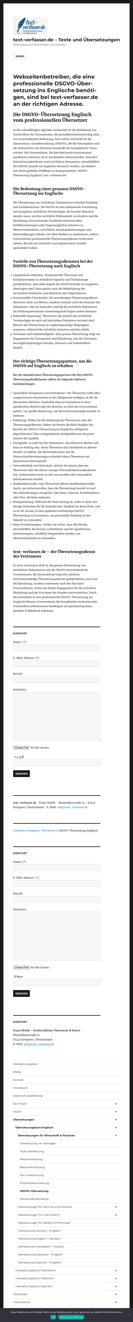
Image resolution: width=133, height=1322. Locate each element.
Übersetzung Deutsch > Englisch (39, 1230)
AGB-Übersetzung (32, 1151)
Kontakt (18, 1079)
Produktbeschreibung (34, 1183)
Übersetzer (20, 1294)
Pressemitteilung (31, 1159)
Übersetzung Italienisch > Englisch (40, 1254)
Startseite (19, 830)
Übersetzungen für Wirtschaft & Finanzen (46, 1135)
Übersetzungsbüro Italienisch (34, 1278)
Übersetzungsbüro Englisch (34, 1127)
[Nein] (129, 1315)
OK (53, 1317)
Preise (17, 1072)
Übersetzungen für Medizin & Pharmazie (44, 1222)
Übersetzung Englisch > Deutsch (39, 1238)
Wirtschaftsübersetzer (34, 1199)
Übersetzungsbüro (25, 1064)
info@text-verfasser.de (72, 807)
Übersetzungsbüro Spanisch (34, 1286)
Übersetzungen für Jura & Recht (39, 1214)
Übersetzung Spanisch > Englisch (39, 1262)
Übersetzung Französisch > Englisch (41, 1246)
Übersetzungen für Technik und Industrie (45, 1206)
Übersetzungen (23, 1119)
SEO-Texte (20, 1103)
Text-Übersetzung (32, 1175)
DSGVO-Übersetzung (34, 1191)
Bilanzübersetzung (32, 1167)
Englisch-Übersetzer (42, 830)
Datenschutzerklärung (28, 1095)
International (21, 1302)
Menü (20, 56)
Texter (17, 1111)
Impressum (20, 1087)
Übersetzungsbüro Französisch (35, 1270)
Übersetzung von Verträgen (38, 1143)
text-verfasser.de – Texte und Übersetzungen (66, 39)
